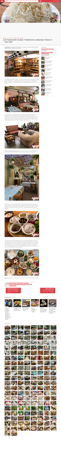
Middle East (20, 38)
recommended (26, 283)
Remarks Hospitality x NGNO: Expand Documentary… (48, 69)
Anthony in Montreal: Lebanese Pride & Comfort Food (48, 81)
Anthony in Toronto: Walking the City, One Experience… (48, 77)
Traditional (14, 283)
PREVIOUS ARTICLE (13, 288)
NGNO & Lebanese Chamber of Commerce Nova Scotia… (48, 74)
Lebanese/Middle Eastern (17, 284)
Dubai (13, 38)
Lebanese (10, 283)
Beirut (42, 49)
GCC (17, 38)
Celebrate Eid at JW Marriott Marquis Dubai (17, 309)
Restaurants (10, 284)
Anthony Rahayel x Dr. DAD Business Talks (48, 85)
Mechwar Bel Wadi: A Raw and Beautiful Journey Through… (48, 61)
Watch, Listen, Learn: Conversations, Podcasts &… (48, 58)
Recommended (23, 284)
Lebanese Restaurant (20, 283)
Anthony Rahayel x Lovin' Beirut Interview (48, 93)
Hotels (46, 52)
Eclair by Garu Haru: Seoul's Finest (26, 309)
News (28, 284)
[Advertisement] (30, 29)
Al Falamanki (7, 47)
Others (52, 49)
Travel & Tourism (44, 53)
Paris (44, 49)
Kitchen (48, 53)
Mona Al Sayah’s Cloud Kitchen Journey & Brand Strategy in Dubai (52, 311)
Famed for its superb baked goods (11, 150)
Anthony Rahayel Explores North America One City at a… (48, 89)
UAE (15, 38)
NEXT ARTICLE (49, 288)
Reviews (30, 284)
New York (47, 49)
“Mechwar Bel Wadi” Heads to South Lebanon (48, 65)
